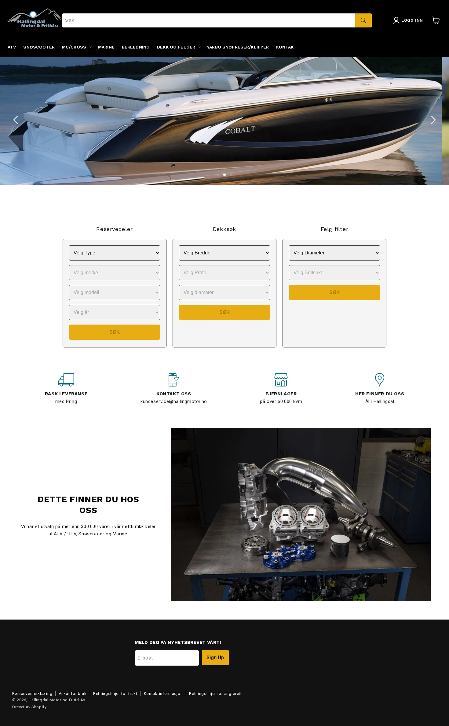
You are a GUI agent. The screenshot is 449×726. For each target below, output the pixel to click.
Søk (114, 332)
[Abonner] (215, 658)
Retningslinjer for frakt (115, 693)
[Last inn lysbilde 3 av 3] (231, 175)
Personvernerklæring (32, 693)
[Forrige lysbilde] (15, 120)
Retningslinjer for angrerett (215, 693)
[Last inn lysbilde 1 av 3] (218, 175)
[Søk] (363, 20)
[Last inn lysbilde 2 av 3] (224, 175)
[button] (76, 47)
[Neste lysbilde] (433, 120)
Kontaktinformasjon (163, 693)
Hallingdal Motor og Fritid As (57, 700)
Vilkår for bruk (73, 693)
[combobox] (217, 20)
